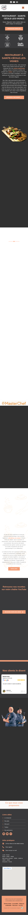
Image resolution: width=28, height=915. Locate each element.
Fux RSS (21, 905)
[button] (23, 8)
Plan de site (15, 905)
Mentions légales (7, 903)
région (10, 71)
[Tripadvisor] (17, 2)
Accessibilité (15, 903)
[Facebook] (11, 2)
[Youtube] (14, 2)
